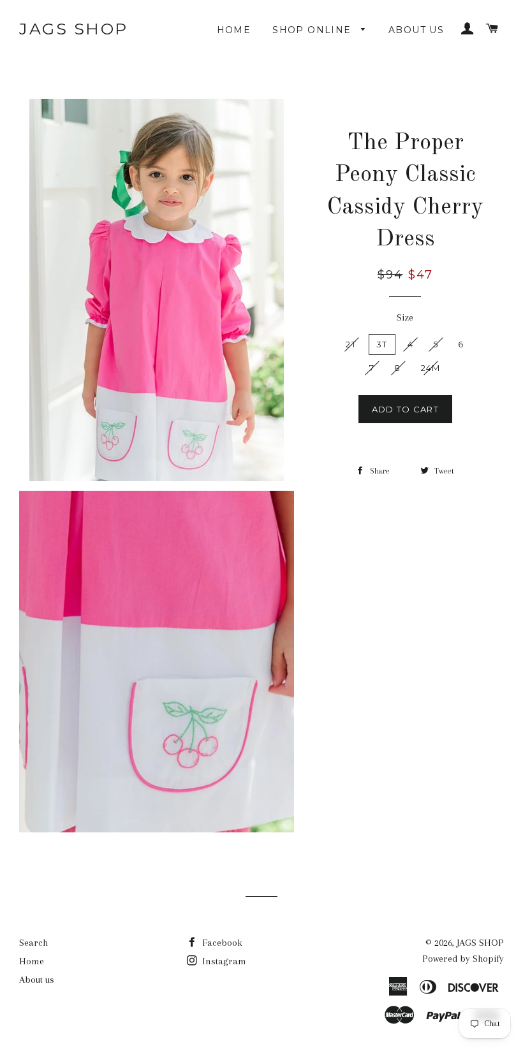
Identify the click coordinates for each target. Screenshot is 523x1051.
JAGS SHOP (73, 28)
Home (234, 30)
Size (405, 317)
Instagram (223, 961)
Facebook (221, 942)
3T (382, 344)
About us (416, 30)
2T (351, 344)
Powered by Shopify (463, 958)
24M (431, 368)
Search (33, 942)
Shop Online (313, 30)
